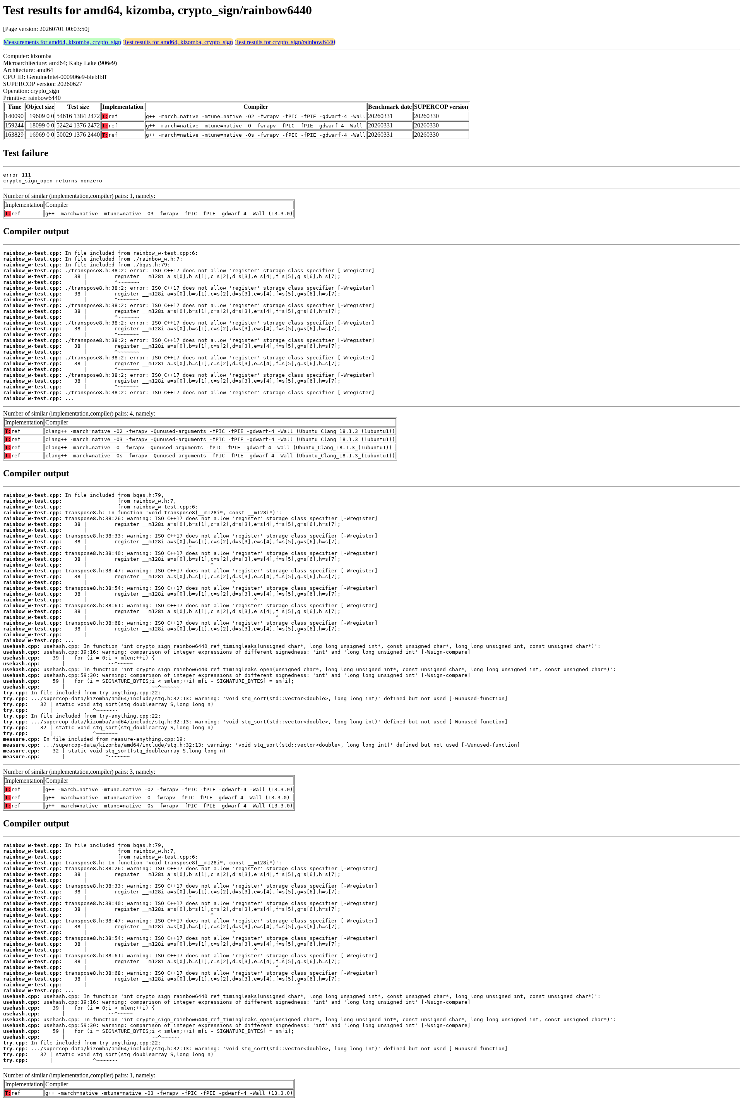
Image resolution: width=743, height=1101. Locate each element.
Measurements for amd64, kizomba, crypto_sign (62, 42)
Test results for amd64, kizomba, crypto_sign (178, 42)
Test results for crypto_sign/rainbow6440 (285, 42)
